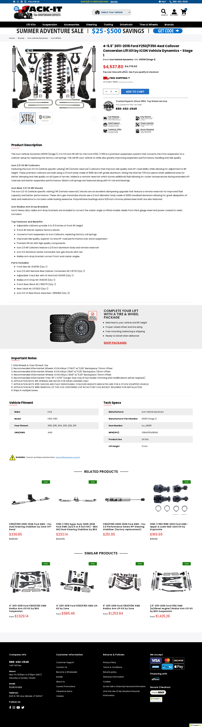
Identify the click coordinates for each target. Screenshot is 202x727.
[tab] (28, 145)
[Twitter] (21, 1)
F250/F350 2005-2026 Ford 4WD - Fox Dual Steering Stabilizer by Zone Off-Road (30, 527)
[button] (96, 77)
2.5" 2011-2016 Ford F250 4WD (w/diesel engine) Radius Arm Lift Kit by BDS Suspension (171, 608)
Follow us (33, 1)
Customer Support (65, 662)
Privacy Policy (109, 662)
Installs (59, 676)
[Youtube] (25, 1)
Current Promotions (65, 686)
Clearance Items (64, 691)
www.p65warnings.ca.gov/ (68, 457)
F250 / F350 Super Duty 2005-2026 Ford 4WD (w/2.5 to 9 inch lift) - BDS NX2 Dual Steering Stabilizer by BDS (77, 527)
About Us (60, 681)
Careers (60, 696)
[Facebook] (14, 1)
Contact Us (61, 667)
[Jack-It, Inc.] (41, 12)
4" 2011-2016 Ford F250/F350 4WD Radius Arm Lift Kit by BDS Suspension (27, 608)
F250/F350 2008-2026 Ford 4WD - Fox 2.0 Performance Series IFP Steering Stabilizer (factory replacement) (124, 527)
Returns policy (110, 672)
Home (12, 38)
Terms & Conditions (112, 667)
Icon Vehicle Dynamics (38, 38)
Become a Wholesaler (66, 672)
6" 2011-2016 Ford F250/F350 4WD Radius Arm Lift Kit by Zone (121, 607)
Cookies (107, 681)
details (114, 1)
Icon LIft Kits (56, 38)
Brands (21, 38)
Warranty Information (113, 676)
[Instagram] (18, 1)
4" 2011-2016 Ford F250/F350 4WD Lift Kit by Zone (77, 607)
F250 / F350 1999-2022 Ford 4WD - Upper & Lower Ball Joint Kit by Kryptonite (169, 527)
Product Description (26, 145)
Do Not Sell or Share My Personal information (124, 686)
